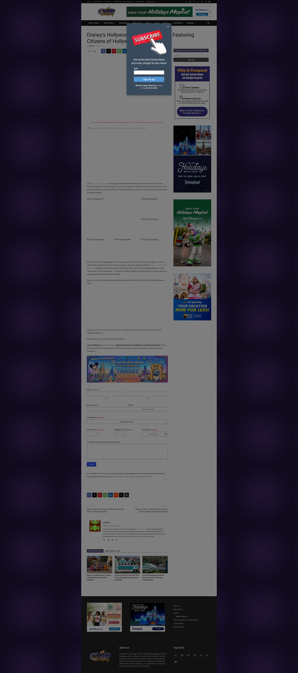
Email (136, 68)
